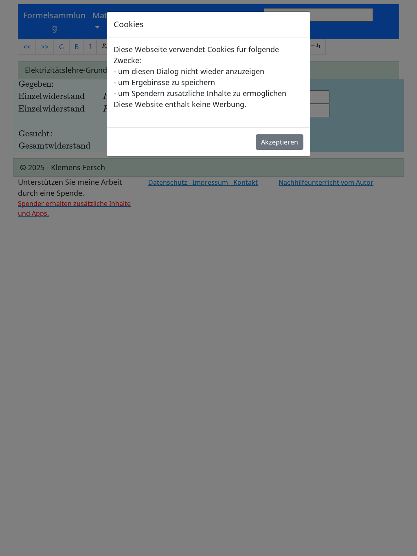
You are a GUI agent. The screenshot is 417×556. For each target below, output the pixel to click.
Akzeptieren (279, 142)
